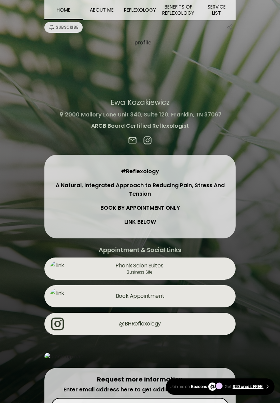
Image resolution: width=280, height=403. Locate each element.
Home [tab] (63, 9)
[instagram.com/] (147, 141)
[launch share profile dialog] (230, 27)
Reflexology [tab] (140, 9)
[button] (140, 356)
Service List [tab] (217, 9)
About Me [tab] (102, 9)
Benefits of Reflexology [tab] (178, 9)
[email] (132, 141)
